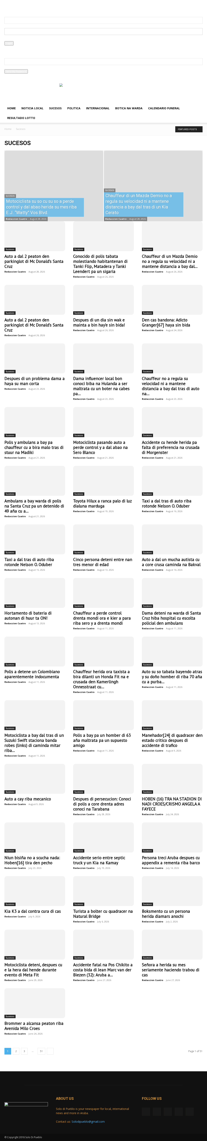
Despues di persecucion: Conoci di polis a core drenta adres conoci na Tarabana (102, 804)
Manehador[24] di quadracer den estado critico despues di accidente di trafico (172, 740)
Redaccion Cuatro (16, 218)
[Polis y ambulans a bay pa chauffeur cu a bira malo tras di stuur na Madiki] (34, 422)
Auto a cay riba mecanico (27, 799)
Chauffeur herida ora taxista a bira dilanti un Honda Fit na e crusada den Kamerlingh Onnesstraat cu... (101, 679)
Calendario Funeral (164, 108)
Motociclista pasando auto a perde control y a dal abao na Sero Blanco (100, 447)
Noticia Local (32, 108)
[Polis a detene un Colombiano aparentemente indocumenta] (34, 651)
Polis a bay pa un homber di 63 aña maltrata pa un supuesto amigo (102, 740)
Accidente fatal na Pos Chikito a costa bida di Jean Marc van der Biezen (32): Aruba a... (103, 970)
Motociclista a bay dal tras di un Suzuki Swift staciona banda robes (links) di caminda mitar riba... (34, 743)
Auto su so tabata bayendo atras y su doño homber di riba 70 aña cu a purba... (172, 676)
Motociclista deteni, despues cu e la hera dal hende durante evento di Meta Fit (33, 970)
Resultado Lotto (21, 118)
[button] (198, 109)
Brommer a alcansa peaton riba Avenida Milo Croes (33, 1026)
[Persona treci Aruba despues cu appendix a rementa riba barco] (172, 837)
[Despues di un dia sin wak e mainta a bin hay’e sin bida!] (103, 300)
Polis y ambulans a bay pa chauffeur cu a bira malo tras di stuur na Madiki (33, 447)
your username (12, 25)
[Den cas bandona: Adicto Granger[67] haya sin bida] (172, 300)
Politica (73, 108)
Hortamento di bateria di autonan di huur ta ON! (28, 615)
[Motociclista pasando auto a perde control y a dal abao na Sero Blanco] (103, 422)
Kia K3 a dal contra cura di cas (32, 911)
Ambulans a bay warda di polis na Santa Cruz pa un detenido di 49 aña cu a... (34, 506)
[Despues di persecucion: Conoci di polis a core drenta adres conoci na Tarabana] (103, 779)
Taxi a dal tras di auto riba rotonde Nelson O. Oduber (166, 503)
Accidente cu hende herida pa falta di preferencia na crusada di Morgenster (171, 447)
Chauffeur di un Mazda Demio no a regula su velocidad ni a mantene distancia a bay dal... (169, 261)
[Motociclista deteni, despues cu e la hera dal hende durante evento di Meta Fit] (34, 945)
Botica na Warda (129, 108)
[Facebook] (7, 7)
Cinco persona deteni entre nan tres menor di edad (102, 562)
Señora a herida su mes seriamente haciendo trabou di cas (170, 970)
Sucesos (55, 108)
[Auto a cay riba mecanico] (34, 779)
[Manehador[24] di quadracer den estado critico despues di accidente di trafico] (172, 715)
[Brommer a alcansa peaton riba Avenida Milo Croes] (34, 1003)
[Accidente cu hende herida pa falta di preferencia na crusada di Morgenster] (172, 422)
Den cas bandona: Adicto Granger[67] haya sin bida (166, 322)
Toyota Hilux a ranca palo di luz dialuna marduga (102, 503)
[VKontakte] (27, 7)
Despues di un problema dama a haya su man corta (34, 381)
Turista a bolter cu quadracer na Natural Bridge (103, 913)
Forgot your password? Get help (21, 47)
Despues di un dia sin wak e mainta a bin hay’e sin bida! (99, 322)
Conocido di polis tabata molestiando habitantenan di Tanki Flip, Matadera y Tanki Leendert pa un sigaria (100, 264)
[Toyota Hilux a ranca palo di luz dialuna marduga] (103, 481)
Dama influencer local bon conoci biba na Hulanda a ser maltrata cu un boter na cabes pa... (101, 386)
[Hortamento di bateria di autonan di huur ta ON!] (34, 593)
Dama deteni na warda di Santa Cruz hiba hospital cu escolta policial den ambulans (171, 618)
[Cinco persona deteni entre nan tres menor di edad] (103, 539)
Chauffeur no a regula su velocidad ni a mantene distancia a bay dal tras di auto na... (170, 386)
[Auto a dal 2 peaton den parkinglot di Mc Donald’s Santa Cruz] (34, 236)
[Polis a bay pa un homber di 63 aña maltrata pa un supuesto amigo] (103, 715)
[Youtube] (34, 7)
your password (12, 39)
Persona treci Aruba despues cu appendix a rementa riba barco (171, 860)
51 (41, 1051)
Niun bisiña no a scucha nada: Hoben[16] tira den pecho (32, 860)
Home (11, 108)
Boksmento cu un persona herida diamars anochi (166, 913)
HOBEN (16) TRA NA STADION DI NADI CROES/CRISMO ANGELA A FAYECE (172, 804)
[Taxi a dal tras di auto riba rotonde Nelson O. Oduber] (172, 481)
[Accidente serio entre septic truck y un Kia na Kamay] (103, 837)
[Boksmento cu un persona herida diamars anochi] (172, 891)
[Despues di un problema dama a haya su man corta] (34, 358)
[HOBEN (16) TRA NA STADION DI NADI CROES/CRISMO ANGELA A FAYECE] (172, 779)
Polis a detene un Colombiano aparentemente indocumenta (32, 674)
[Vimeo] (21, 7)
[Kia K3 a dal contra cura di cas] (34, 891)
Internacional (98, 108)
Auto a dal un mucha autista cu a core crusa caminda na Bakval (171, 562)
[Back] (91, 6)
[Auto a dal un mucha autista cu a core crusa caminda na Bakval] (172, 539)
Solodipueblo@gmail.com (88, 1121)
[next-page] (50, 1051)
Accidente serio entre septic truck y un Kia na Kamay (99, 860)
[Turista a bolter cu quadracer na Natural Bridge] (103, 891)
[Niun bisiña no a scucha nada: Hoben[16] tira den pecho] (34, 837)
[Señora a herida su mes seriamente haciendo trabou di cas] (172, 945)
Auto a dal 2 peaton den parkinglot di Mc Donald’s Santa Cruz (33, 261)
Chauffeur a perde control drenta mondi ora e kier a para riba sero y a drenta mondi (102, 618)
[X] (14, 7)
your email (10, 67)
